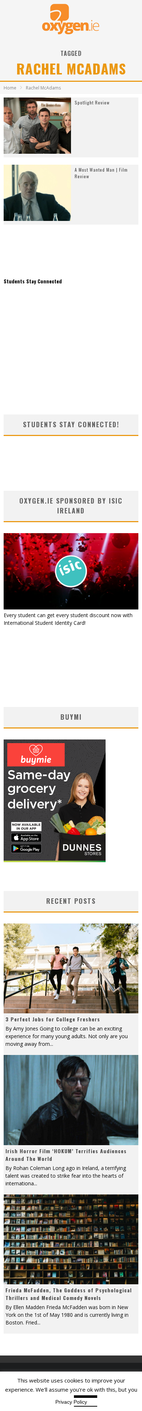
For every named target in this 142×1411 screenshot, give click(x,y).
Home (10, 88)
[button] (37, 125)
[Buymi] (55, 860)
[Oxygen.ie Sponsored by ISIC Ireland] (71, 607)
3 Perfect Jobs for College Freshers (52, 1019)
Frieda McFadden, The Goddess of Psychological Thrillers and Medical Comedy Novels (68, 1293)
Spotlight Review (92, 102)
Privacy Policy (71, 1402)
